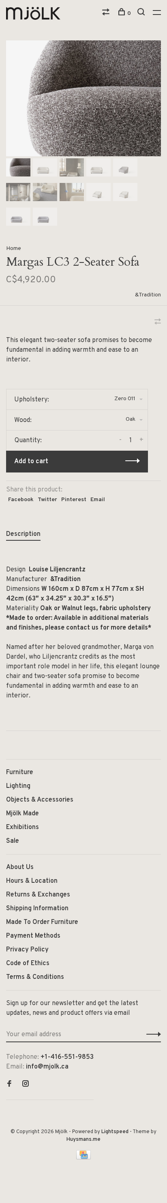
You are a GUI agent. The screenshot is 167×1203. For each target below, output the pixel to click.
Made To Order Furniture (42, 922)
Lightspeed (114, 1132)
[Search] (142, 13)
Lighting (18, 786)
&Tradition (148, 295)
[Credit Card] (83, 1158)
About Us (20, 867)
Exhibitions (22, 827)
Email (97, 499)
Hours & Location (32, 881)
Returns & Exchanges (38, 895)
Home (13, 248)
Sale (12, 841)
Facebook (21, 499)
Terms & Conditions (35, 977)
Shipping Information (37, 909)
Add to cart (31, 462)
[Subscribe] (151, 1034)
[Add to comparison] (157, 323)
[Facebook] (9, 1085)
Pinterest (73, 499)
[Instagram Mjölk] (25, 1085)
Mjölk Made (22, 814)
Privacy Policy (27, 950)
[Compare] (106, 13)
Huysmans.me (83, 1139)
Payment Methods (33, 936)
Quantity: (28, 441)
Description (23, 534)
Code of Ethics (27, 963)
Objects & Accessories (39, 800)
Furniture (19, 772)
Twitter (47, 499)
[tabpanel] (83, 98)
